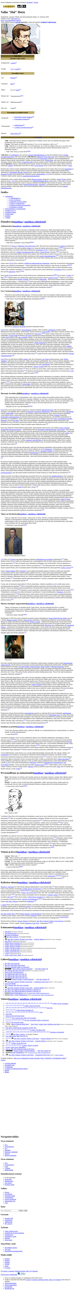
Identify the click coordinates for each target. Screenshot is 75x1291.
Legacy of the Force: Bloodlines (16, 1047)
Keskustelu (8, 1179)
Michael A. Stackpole (7, 887)
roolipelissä (30, 901)
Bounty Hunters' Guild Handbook (30, 914)
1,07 (26, 1003)
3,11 (37, 1007)
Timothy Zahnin (53, 895)
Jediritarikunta (18, 125)
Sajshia (64, 618)
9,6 (19, 1019)
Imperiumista (34, 452)
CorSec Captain (59, 1055)
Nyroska (67, 499)
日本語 (7, 1264)
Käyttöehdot (8, 1287)
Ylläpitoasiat (8, 1222)
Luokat (3, 1060)
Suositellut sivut (9, 1065)
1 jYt (2, 559)
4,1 (9, 1009)
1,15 (48, 1003)
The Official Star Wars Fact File (15, 970)
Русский (7, 1268)
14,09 (38, 1031)
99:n (8, 914)
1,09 (31, 1003)
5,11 (37, 1012)
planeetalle (8, 356)
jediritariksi (32, 762)
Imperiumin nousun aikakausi (23, 117)
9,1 (9, 1019)
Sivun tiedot (8, 1240)
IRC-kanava (8, 1223)
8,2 (11, 1017)
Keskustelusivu (9, 1146)
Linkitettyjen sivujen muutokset (14, 1233)
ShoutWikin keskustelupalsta (13, 1251)
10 (23, 271)
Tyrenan (12, 559)
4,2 (11, 1009)
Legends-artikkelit (10, 1063)
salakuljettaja (13, 172)
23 (60, 917)
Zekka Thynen (61, 179)
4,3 (13, 1009)
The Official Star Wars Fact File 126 (16, 977)
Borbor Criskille (35, 622)
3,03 (15, 1007)
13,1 (10, 1029)
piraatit (25, 359)
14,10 (41, 1031)
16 (72, 567)
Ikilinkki (7, 1238)
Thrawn (3, 627)
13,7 (26, 1029)
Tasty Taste (34, 1024)
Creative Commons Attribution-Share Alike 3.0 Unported (43, 1280)
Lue (6, 1148)
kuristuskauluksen (6, 473)
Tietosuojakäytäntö (10, 1283)
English (7, 1260)
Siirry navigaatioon (6, 20)
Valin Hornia (51, 22)
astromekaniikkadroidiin (30, 184)
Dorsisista (38, 411)
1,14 (45, 1003)
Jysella (18, 769)
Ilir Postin (23, 326)
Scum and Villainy (10, 983)
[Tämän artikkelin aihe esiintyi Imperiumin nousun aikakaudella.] (18, 7)
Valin (58, 766)
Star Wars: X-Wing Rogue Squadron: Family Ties (21, 1028)
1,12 (40, 1003)
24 (62, 917)
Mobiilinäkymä (9, 1288)
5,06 (23, 1012)
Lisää (6, 1166)
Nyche (10, 275)
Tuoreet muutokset (10, 1199)
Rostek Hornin (44, 252)
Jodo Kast (48, 625)
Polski (6, 1266)
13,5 (21, 1029)
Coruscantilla (46, 331)
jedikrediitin (42, 279)
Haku (3, 1207)
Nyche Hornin (38, 165)
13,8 (29, 1029)
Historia (7, 1154)
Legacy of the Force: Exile (13, 955)
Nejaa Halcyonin (49, 157)
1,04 (18, 1003)
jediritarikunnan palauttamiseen (53, 762)
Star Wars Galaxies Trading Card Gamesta (50, 921)
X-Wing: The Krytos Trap (29, 892)
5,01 (10, 1012)
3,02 (12, 1007)
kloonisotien (44, 158)
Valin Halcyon (15, 18)
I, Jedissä (4, 905)
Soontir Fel (15, 326)
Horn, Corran (14, 995)
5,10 (34, 1012)
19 (12, 599)
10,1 (10, 1022)
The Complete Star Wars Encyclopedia (17, 985)
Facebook (30, 2)
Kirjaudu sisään (9, 1184)
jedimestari (40, 157)
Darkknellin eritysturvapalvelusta (11, 429)
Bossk (47, 181)
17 (12, 578)
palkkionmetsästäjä (38, 181)
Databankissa (18, 993)
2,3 (13, 1005)
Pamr (7, 337)
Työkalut (7, 1168)
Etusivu (7, 1192)
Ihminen (13, 78)
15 (63, 559)
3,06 (23, 1007)
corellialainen (15, 155)
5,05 (21, 1012)
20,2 (12, 1045)
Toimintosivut (9, 1235)
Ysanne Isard (61, 429)
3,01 (10, 1007)
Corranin (68, 275)
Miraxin (30, 766)
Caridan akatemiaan (40, 342)
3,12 (40, 1007)
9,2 (11, 1019)
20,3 (15, 1045)
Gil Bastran (57, 269)
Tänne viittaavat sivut (11, 1231)
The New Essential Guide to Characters (17, 967)
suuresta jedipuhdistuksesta (36, 155)
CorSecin (17, 22)
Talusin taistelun (10, 571)
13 (24, 368)
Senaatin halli (9, 1218)
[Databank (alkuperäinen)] (7, 993)
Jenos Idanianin (26, 330)
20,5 (21, 1045)
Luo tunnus (8, 1183)
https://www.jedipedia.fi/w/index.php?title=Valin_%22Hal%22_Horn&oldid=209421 (40, 1058)
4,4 (15, 1009)
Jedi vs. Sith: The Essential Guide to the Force (20, 1049)
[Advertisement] (15, 1104)
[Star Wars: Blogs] (8, 1024)
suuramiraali (70, 625)
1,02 (12, 1003)
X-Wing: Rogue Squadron (13, 944)
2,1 (9, 1005)
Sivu (6, 1145)
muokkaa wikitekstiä (34, 221)
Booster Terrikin (23, 172)
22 (60, 875)
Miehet (7, 1072)
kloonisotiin (39, 250)
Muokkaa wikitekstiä (11, 1152)
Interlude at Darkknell (11, 935)
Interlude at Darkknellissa (30, 899)
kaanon (28, 906)
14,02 (14, 1031)
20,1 (10, 1045)
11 (7, 277)
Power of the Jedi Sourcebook (14, 972)
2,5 (17, 1005)
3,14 (45, 1007)
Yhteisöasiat (8, 1220)
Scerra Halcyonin (27, 162)
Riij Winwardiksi (24, 666)
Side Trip (10, 897)
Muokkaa (8, 1150)
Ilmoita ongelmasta (10, 1155)
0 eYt (2, 410)
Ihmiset (7, 1070)
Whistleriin (42, 184)
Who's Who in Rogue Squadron (22, 969)
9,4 (15, 1019)
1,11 (37, 1003)
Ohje (6, 1203)
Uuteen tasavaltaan (63, 759)
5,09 (31, 1012)
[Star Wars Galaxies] (5, 937)
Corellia (12, 63)
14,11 (44, 1031)
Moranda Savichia (6, 174)
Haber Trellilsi (45, 666)
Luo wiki (7, 1249)
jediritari (44, 22)
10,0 (7, 1022)
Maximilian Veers (54, 715)
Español (7, 1262)
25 (36, 897)
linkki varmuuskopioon (42, 993)
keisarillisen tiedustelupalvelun (47, 429)
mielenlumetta (67, 713)
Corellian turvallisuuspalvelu (23, 127)
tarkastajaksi (68, 169)
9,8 (23, 1019)
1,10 (34, 1003)
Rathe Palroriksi (35, 666)
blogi (58, 1024)
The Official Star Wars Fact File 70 (15, 974)
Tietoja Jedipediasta (11, 1285)
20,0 (7, 1045)
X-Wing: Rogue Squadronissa (32, 889)
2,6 (19, 1005)
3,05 (21, 1007)
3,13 (42, 1007)
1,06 (23, 1003)
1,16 (51, 1003)
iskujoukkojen (29, 713)
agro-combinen (23, 337)
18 (27, 580)
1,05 (21, 1003)
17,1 (10, 1038)
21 (47, 764)
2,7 (21, 1005)
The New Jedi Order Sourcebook (15, 965)
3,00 (7, 1007)
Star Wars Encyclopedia (12, 963)
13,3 (15, 1029)
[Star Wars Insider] (8, 969)
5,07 (26, 1012)
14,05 (24, 1031)
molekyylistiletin (37, 684)
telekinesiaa (51, 876)
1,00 (7, 1003)
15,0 (7, 1034)
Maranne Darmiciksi (57, 666)
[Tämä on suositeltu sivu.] (24, 7)
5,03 (15, 1012)
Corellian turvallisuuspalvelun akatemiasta (36, 263)
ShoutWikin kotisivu (11, 1247)
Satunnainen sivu (10, 1201)
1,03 (15, 1003)
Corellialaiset (9, 1067)
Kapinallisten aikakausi (21, 119)
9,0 (7, 1019)
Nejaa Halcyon (15, 133)
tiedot (19, 487)
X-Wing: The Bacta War (12, 950)
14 (47, 424)
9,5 (17, 1019)
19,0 (7, 1042)
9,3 (13, 1019)
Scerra (14, 246)
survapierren (49, 559)
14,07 (31, 1031)
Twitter (36, 2)
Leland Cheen (42, 1024)
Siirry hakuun (16, 20)
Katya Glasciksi (65, 428)
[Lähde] (39, 137)
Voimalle (25, 279)
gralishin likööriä (57, 476)
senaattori (29, 440)
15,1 (10, 1034)
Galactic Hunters (22, 921)
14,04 (21, 1031)
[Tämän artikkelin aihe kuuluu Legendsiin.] (9, 7)
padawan (63, 246)
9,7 (21, 1019)
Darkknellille (10, 413)
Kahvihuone (8, 1194)
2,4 (15, 1005)
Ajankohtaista (9, 1197)
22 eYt (46, 250)
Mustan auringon (37, 179)
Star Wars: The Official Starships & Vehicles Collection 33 (23, 991)
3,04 (18, 1007)
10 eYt (3, 330)
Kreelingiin (29, 411)
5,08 (29, 1012)
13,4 (18, 1029)
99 (43, 979)
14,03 (17, 1031)
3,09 (31, 1007)
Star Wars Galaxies (12, 901)
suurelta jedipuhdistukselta (47, 256)
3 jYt (12, 69)
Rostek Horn (49, 160)
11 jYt (8, 762)
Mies (11, 84)
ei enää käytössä (31, 993)
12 (13, 355)
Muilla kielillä (9, 1170)
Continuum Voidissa (46, 451)
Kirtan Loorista (66, 567)
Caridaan (68, 346)
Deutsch (7, 1259)
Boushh (22, 571)
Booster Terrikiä (38, 366)
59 (41, 969)
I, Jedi (6, 953)
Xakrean (56, 415)
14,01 (10, 1031)
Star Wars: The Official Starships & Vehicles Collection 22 (23, 989)
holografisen (26, 384)
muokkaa (18, 221)
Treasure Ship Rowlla (55, 618)
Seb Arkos (15, 420)
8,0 (7, 1017)
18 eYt (11, 263)
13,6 (23, 1029)
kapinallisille (46, 364)
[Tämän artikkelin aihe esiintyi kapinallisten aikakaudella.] (21, 7)
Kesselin (71, 353)
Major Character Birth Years (20, 1024)
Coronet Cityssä (52, 277)
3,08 (29, 1007)
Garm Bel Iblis (36, 440)
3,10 (34, 1007)
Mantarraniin (46, 411)
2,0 (7, 1005)
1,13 (42, 1003)
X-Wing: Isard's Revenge (12, 951)
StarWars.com (52, 1024)
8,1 (9, 1017)
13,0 (7, 1029)
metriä (17, 90)
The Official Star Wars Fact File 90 (15, 976)
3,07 (26, 1007)
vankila (3, 356)
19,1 (10, 1042)
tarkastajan (11, 271)
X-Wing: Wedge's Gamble (13, 946)
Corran (70, 165)
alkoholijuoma (40, 559)
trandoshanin (5, 755)
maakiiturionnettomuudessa (31, 176)
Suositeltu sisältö (10, 1196)
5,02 (12, 1012)
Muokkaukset (9, 1181)
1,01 (10, 1003)
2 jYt (47, 174)
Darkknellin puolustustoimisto (10, 417)
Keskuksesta (48, 449)
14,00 (7, 1031)
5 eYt (2, 359)
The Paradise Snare (11, 933)
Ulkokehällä (70, 411)
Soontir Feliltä (13, 335)
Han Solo (38, 334)
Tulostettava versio (10, 1236)
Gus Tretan (45, 359)
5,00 (7, 1012)
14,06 (27, 1031)
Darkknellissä (41, 174)
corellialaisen (52, 330)
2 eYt (72, 371)
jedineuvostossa (40, 765)
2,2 (11, 1005)
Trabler (67, 433)
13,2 (12, 1029)
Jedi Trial (8, 931)
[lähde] (29, 151)
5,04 (18, 1012)
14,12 (48, 1031)
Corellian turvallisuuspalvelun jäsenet (16, 1068)
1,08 (29, 1003)
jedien (29, 248)
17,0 (7, 1038)
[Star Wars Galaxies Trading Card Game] (6, 939)
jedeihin (10, 165)
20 (47, 722)
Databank (33, 915)
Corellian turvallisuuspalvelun (25, 252)
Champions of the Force (32, 923)
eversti (62, 499)
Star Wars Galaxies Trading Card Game (20, 939)
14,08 (34, 1031)
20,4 (18, 1045)
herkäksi (19, 279)
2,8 (23, 1005)
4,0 (7, 1009)
